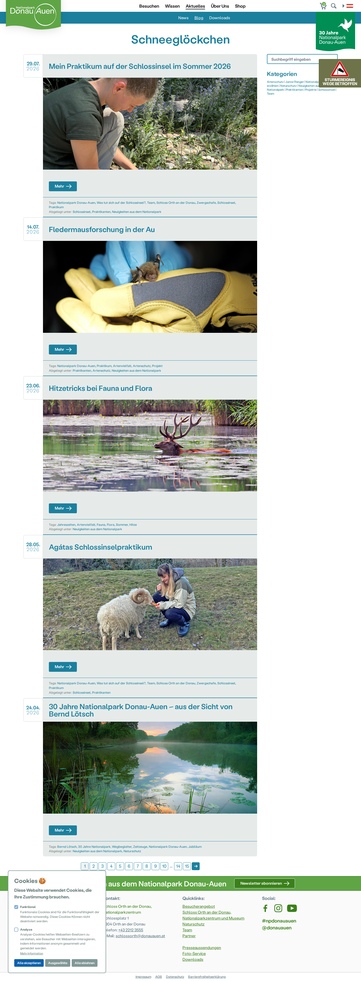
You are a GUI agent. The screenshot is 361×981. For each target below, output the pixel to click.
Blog (198, 17)
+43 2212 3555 (130, 929)
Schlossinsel (226, 202)
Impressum (143, 976)
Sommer (122, 524)
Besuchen (149, 5)
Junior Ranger (294, 81)
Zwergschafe (206, 202)
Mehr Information (31, 953)
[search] (334, 6)
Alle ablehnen (85, 963)
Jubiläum (195, 846)
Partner (189, 935)
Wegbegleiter (122, 846)
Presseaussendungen (201, 947)
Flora (110, 524)
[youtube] (292, 908)
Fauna (101, 524)
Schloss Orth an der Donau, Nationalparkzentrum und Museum (213, 915)
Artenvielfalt (122, 365)
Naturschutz (132, 851)
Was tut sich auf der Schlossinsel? (121, 202)
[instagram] (278, 908)
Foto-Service (194, 953)
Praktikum (56, 207)
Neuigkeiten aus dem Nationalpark (136, 211)
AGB (158, 976)
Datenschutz (175, 976)
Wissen (172, 5)
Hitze (133, 524)
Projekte (311, 89)
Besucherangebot (198, 906)
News (183, 17)
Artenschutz (142, 365)
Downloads (219, 17)
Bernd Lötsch (67, 846)
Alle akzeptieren (29, 963)
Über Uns (220, 5)
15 (187, 865)
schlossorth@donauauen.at (140, 935)
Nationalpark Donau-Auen (76, 202)
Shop (240, 5)
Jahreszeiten (66, 524)
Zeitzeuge (140, 846)
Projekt (157, 365)
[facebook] (265, 908)
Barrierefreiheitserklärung (207, 976)
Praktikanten (101, 211)
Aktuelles (195, 5)
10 (164, 865)
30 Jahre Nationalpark (94, 846)
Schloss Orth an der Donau (175, 202)
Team (151, 202)
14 (178, 865)
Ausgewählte (57, 963)
